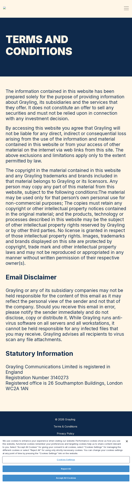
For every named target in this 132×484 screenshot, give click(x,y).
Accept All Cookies (66, 478)
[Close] (126, 441)
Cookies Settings (66, 459)
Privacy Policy (65, 433)
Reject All (66, 468)
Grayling (5, 8)
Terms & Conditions (65, 426)
